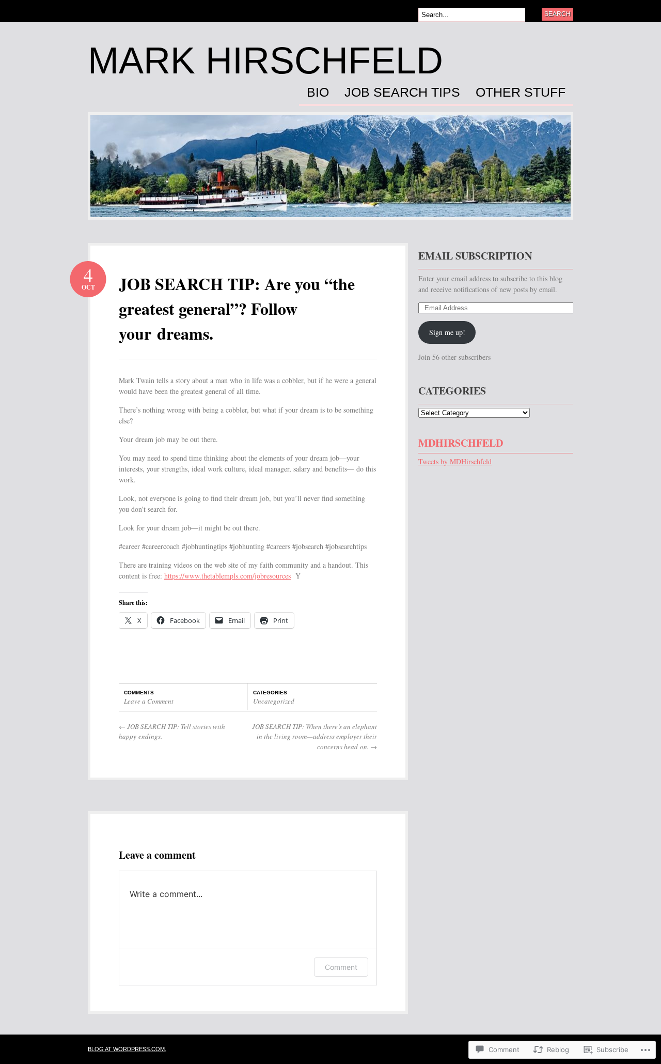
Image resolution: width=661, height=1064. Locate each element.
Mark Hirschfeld (265, 60)
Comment (341, 967)
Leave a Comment (149, 701)
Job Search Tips (402, 92)
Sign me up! (447, 332)
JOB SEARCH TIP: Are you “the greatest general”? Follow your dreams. (237, 308)
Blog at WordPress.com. (127, 1049)
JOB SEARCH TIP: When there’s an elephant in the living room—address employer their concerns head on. (314, 736)
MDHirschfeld (460, 442)
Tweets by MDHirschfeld (455, 461)
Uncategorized (273, 701)
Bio (318, 92)
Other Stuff (520, 92)
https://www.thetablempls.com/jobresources (227, 576)
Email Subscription (475, 255)
